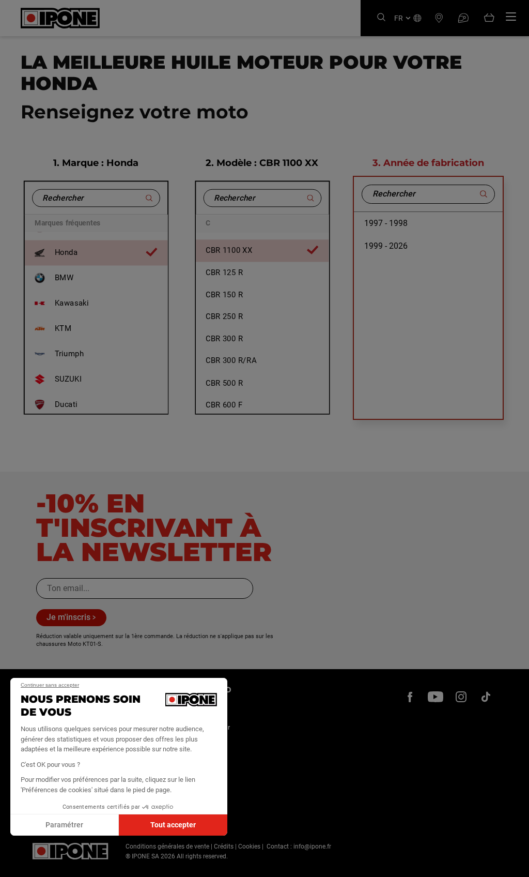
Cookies (249, 846)
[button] (15, 865)
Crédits (224, 846)
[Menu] (511, 16)
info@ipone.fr (312, 846)
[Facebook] (410, 697)
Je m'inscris (68, 617)
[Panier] (489, 18)
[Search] (381, 18)
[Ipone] (70, 851)
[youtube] (435, 697)
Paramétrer (64, 825)
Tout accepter (173, 825)
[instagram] (460, 697)
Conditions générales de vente (167, 846)
